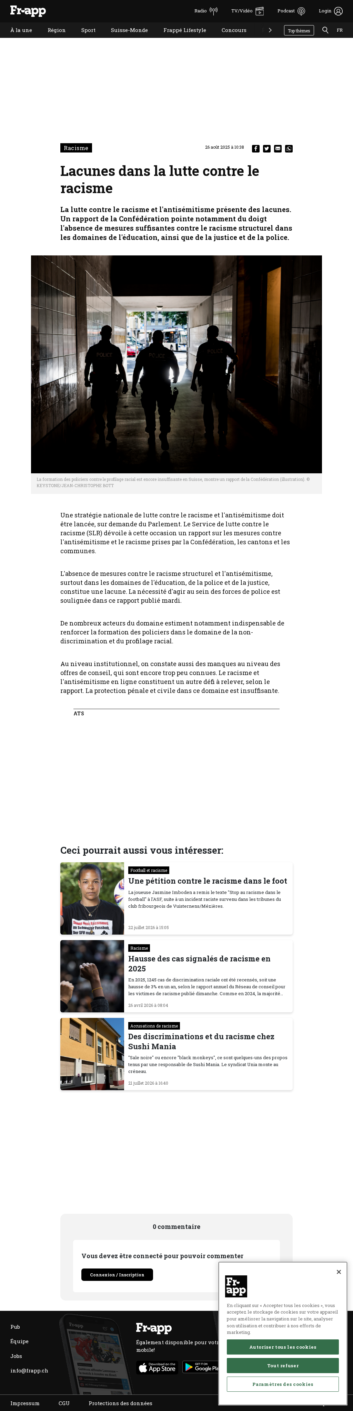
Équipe (19, 1341)
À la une (16, 39)
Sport (83, 39)
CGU (64, 1403)
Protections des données (120, 1403)
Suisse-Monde (124, 39)
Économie (269, 39)
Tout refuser (283, 1365)
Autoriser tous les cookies (282, 1347)
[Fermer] (338, 1272)
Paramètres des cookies (282, 1384)
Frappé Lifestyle (179, 39)
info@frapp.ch (29, 1370)
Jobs (16, 1355)
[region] (282, 1333)
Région (51, 39)
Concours (228, 39)
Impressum (25, 1403)
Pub (15, 1326)
